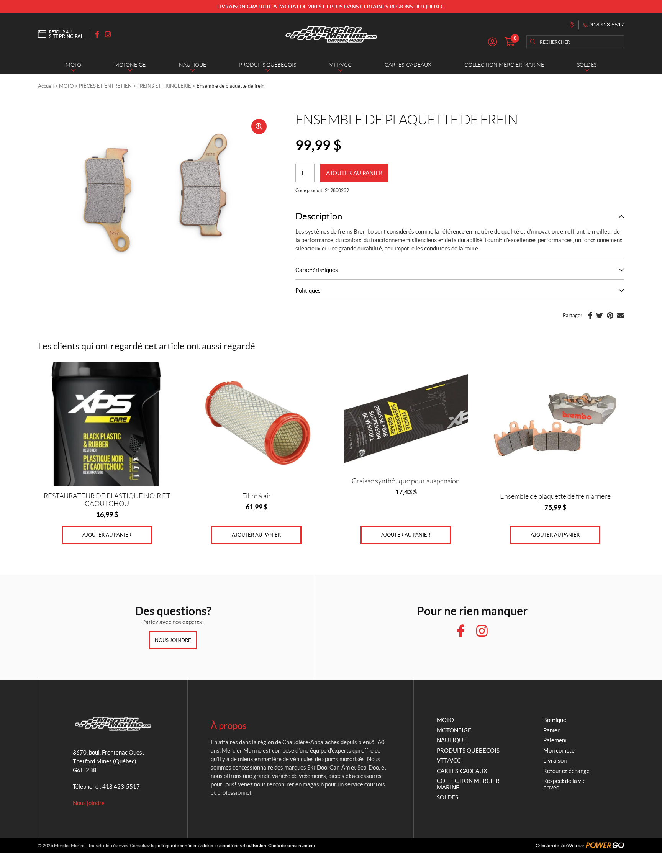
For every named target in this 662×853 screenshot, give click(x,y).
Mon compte (559, 750)
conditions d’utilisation (243, 845)
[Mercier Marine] (331, 34)
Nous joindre (173, 640)
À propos (228, 725)
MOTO (66, 86)
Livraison (555, 760)
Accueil (46, 86)
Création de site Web (556, 845)
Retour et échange (566, 771)
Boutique (554, 720)
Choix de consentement (291, 845)
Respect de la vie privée (564, 784)
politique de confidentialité (182, 845)
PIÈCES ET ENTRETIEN (105, 86)
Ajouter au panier (354, 173)
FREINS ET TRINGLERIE (164, 86)
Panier (551, 730)
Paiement (555, 740)
